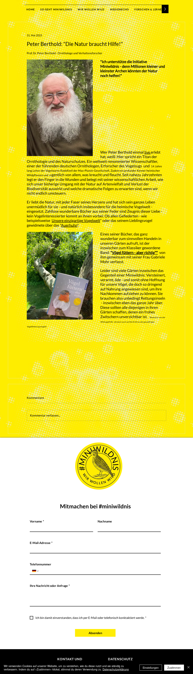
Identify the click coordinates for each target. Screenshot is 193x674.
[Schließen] (188, 667)
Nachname (105, 521)
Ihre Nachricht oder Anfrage (50, 585)
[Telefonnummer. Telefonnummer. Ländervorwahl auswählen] (35, 571)
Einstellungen (151, 667)
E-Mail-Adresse (41, 543)
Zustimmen (174, 667)
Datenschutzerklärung (116, 669)
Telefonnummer (40, 564)
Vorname (37, 521)
